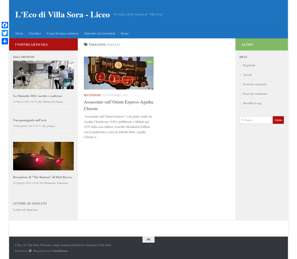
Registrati (249, 65)
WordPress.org (252, 103)
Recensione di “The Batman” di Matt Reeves (42, 177)
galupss (51, 126)
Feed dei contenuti (254, 84)
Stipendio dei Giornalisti (99, 33)
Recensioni (92, 95)
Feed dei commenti (255, 94)
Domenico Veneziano (56, 183)
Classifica (35, 33)
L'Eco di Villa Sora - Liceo (62, 14)
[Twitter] (5, 33)
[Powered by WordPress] (30, 251)
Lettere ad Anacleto (25, 209)
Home (125, 33)
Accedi (247, 75)
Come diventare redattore (63, 33)
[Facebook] (5, 25)
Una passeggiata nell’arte (30, 120)
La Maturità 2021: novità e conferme (37, 96)
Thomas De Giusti (53, 101)
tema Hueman (60, 251)
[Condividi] (5, 41)
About (19, 33)
